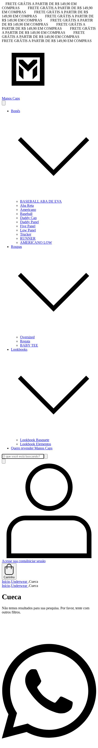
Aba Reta (27, 205)
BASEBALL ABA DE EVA (41, 201)
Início (6, 582)
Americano (28, 210)
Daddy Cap (28, 218)
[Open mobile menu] (3, 103)
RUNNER (28, 238)
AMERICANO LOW (36, 242)
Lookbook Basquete (34, 440)
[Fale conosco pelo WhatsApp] (49, 744)
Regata (25, 341)
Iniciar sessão (36, 561)
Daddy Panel (29, 222)
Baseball (26, 214)
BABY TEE (29, 345)
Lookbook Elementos (35, 444)
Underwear (19, 582)
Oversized (27, 337)
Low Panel (28, 230)
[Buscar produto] (3, 461)
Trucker (25, 234)
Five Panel (27, 226)
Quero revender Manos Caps (31, 448)
